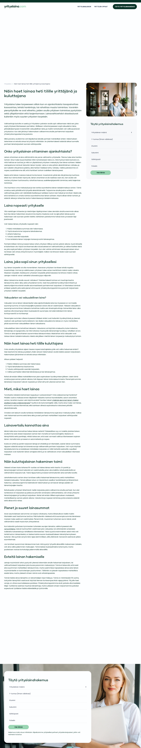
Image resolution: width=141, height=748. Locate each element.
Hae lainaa (101, 172)
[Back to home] (15, 6)
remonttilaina (9, 529)
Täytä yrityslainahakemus (125, 7)
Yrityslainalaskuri (84, 7)
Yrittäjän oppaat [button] (101, 7)
